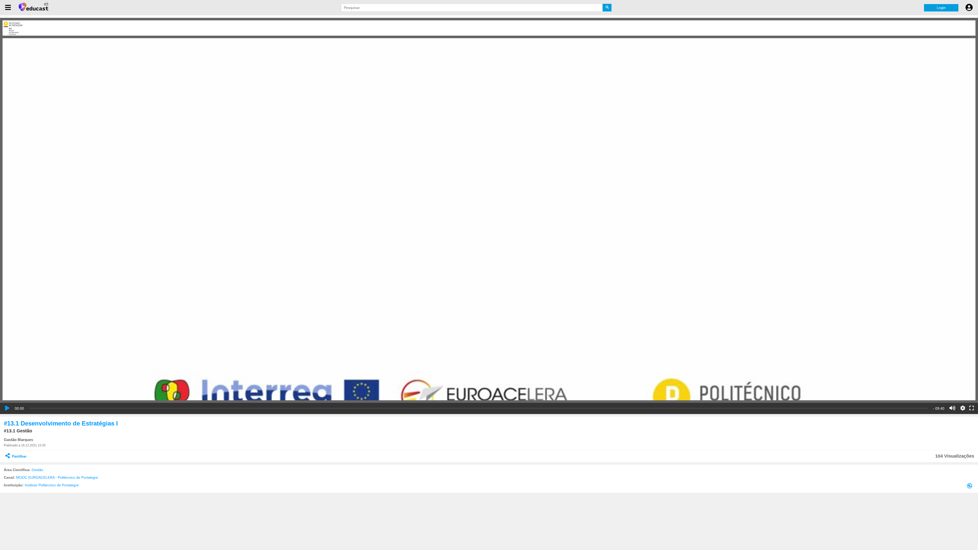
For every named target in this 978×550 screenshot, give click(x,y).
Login (941, 8)
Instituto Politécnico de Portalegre (52, 485)
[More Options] (962, 408)
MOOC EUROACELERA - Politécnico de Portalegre (57, 477)
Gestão (37, 470)
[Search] (607, 7)
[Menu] (8, 7)
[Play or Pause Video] (7, 408)
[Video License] (970, 486)
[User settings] (969, 7)
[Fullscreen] (971, 408)
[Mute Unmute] (952, 408)
